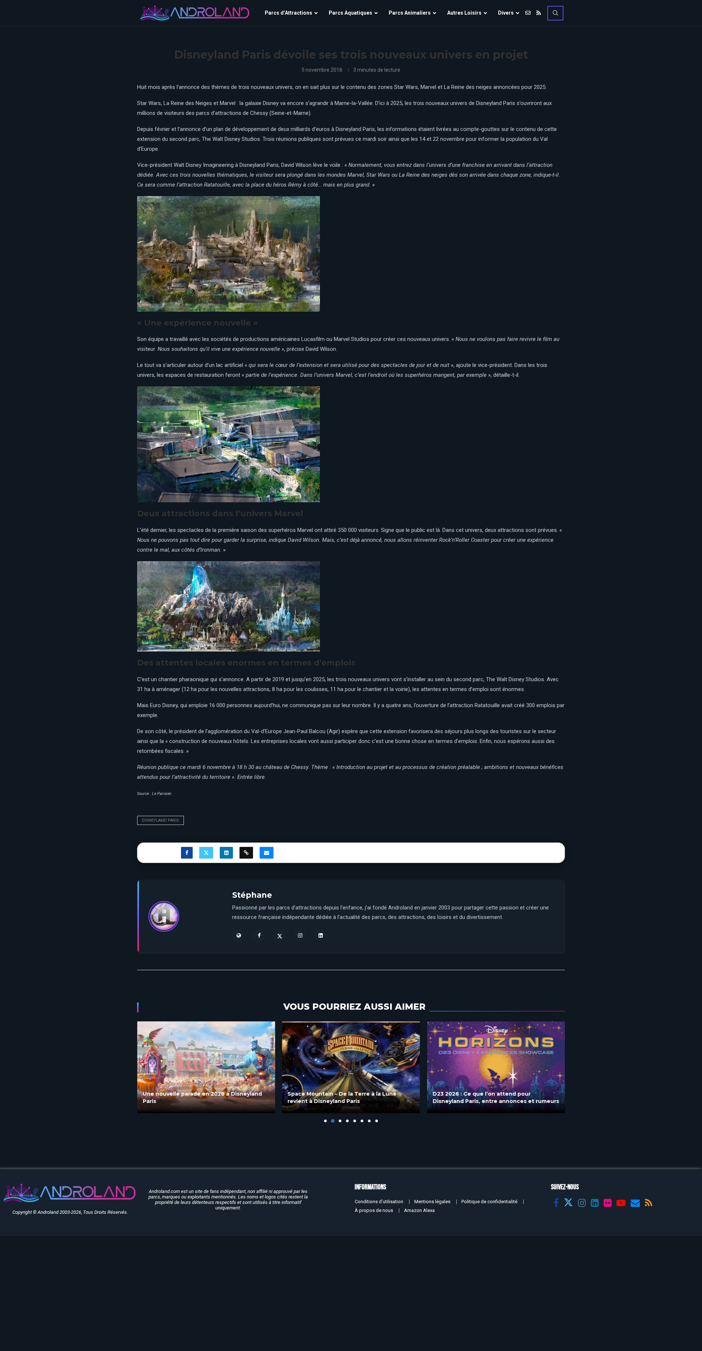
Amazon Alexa (419, 1210)
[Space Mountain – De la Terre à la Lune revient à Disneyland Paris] (351, 1067)
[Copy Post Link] (246, 853)
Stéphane (252, 895)
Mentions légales (432, 1201)
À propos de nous (374, 1210)
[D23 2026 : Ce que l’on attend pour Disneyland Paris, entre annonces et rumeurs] (496, 1067)
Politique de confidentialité (489, 1201)
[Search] (555, 13)
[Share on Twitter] (206, 853)
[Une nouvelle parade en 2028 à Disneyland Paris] (206, 1067)
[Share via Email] (266, 853)
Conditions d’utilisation (379, 1201)
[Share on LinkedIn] (226, 853)
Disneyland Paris (160, 820)
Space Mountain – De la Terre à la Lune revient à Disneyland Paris (342, 1098)
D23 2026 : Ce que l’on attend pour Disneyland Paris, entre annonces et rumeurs (496, 1098)
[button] (147, 1072)
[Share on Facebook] (187, 853)
